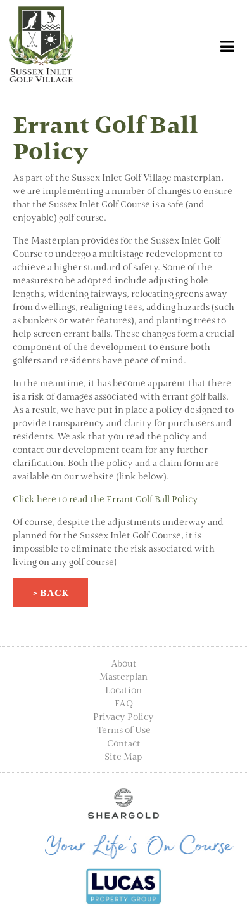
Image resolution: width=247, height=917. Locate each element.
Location (123, 689)
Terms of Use (124, 729)
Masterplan (123, 676)
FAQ (124, 703)
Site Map (123, 756)
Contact (124, 743)
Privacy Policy (123, 716)
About (124, 663)
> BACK (50, 592)
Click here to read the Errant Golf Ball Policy (105, 498)
